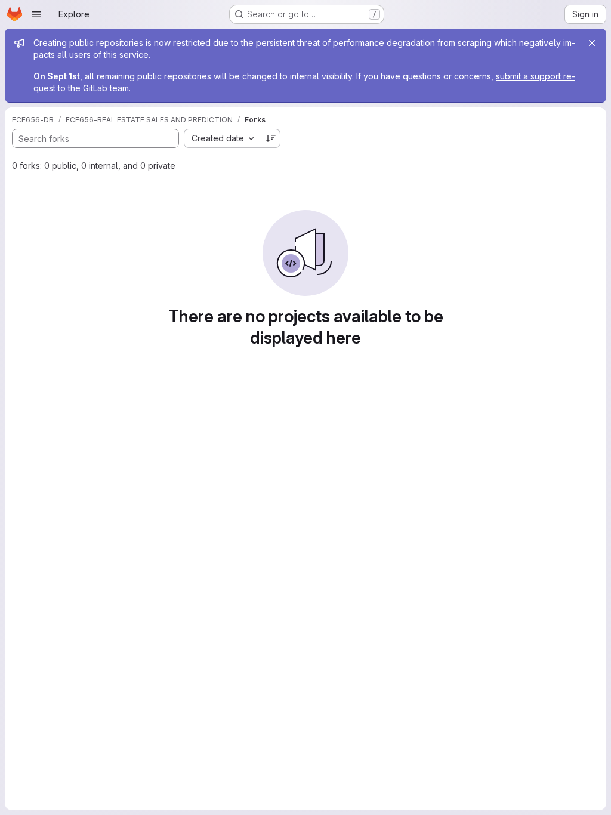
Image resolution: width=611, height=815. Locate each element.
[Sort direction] (270, 138)
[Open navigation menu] (36, 14)
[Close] (592, 43)
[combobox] (222, 138)
